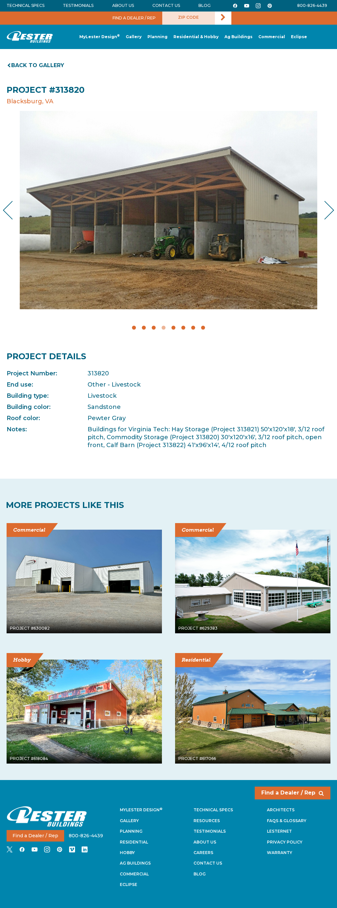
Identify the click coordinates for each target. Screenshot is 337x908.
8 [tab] (203, 328)
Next (324, 210)
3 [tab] (154, 328)
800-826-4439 (312, 5)
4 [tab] (164, 328)
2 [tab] (144, 328)
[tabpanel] (168, 210)
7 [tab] (193, 328)
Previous (13, 210)
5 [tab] (173, 328)
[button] (157, 37)
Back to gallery (37, 65)
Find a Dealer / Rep (288, 793)
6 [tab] (183, 328)
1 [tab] (134, 328)
